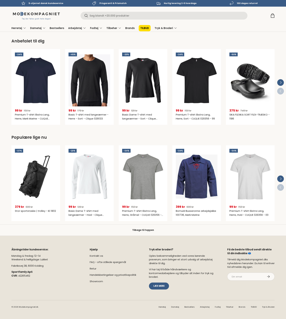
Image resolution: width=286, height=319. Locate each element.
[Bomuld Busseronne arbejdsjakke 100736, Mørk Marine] (196, 176)
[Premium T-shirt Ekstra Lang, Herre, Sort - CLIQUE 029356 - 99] (196, 80)
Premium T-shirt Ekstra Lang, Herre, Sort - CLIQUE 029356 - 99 (195, 116)
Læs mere (159, 286)
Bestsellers (57, 28)
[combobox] (164, 16)
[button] (272, 15)
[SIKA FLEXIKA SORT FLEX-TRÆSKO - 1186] (250, 80)
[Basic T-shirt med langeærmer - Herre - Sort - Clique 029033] (89, 80)
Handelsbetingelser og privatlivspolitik (113, 275)
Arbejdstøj (75, 28)
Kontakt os (96, 256)
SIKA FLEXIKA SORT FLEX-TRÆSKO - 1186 (249, 116)
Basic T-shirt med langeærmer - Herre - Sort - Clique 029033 (88, 116)
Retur (93, 268)
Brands (130, 28)
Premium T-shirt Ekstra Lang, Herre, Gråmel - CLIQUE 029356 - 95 (142, 215)
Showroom (96, 281)
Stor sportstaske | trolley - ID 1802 (35, 211)
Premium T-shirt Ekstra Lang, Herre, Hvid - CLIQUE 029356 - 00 (248, 213)
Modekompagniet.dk (28, 307)
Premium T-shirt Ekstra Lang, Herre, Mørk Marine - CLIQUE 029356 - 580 (32, 118)
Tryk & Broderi (164, 28)
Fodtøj (94, 28)
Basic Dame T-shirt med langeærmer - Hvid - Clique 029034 (85, 215)
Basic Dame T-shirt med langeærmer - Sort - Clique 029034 (139, 118)
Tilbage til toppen (143, 230)
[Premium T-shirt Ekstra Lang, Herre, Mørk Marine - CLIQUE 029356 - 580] (36, 80)
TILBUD (144, 28)
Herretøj (16, 28)
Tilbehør (111, 28)
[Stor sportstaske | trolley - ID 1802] (36, 176)
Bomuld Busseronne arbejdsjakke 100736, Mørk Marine (196, 213)
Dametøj (36, 28)
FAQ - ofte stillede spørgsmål (108, 262)
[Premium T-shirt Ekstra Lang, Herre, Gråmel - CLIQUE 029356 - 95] (143, 176)
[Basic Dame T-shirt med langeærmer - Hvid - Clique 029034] (89, 176)
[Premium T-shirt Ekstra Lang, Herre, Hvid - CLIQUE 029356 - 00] (250, 176)
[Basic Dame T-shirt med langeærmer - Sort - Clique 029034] (143, 80)
